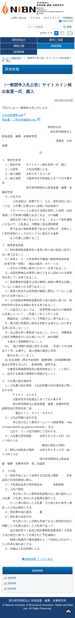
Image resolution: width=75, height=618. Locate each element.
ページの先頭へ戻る (68, 611)
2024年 (12, 583)
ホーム (5, 58)
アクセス (35, 17)
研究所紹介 (19, 39)
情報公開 (18, 45)
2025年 (12, 577)
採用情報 (18, 51)
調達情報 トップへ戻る (38, 559)
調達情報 (56, 45)
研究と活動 (56, 39)
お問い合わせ (19, 17)
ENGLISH (67, 21)
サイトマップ (51, 17)
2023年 (12, 588)
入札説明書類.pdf (12, 115)
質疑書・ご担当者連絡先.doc (19, 119)
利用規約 (68, 17)
